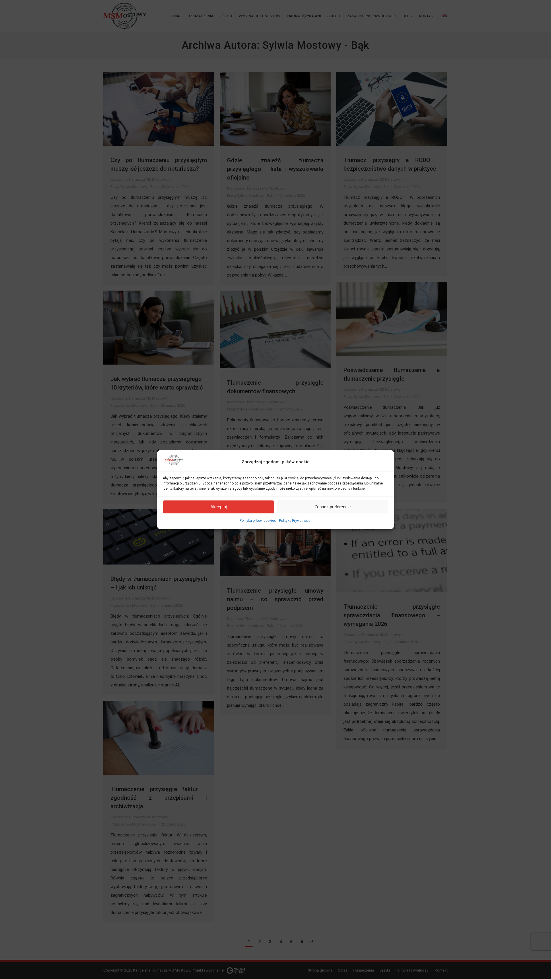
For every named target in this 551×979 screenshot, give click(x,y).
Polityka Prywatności (295, 520)
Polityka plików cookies (258, 520)
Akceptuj (218, 506)
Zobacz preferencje (333, 506)
